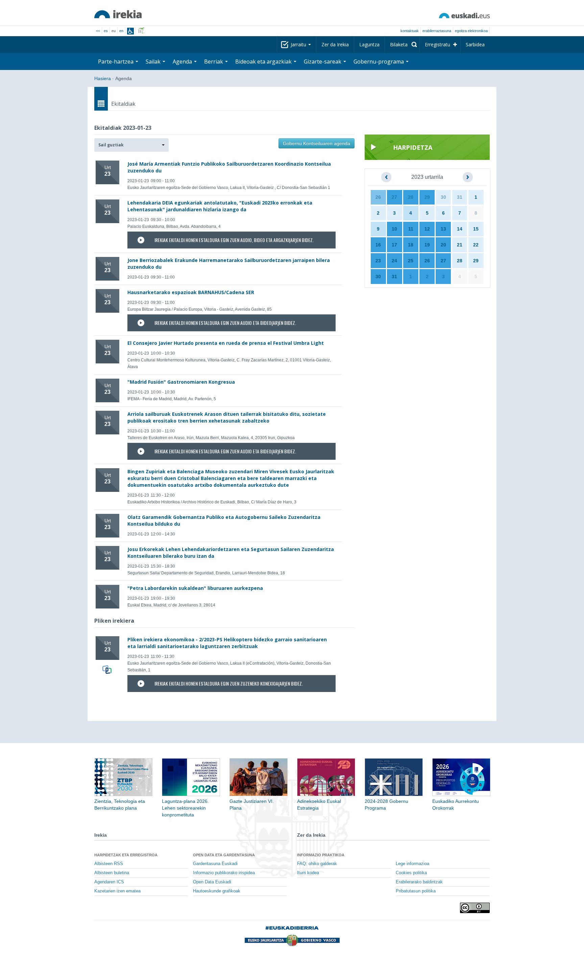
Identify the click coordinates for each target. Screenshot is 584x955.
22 (476, 244)
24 (394, 260)
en (121, 31)
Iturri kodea (308, 872)
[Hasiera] (118, 14)
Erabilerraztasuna (436, 31)
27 (394, 197)
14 (459, 229)
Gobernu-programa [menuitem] (379, 61)
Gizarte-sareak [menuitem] (323, 61)
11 (410, 229)
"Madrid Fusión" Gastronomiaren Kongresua (181, 382)
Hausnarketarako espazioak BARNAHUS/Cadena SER (190, 292)
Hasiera (102, 78)
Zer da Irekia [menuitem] (335, 44)
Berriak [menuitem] (214, 61)
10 (394, 229)
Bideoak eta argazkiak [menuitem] (264, 61)
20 (443, 244)
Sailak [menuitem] (154, 61)
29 (427, 197)
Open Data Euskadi (212, 882)
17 (394, 244)
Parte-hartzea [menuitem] (116, 61)
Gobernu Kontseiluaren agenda (316, 143)
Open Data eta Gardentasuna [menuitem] (224, 855)
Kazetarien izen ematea (117, 891)
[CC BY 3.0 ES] (475, 908)
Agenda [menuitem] (183, 61)
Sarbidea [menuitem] (475, 44)
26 (378, 197)
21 (459, 244)
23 (378, 260)
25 (410, 260)
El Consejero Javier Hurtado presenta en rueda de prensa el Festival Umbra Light (225, 343)
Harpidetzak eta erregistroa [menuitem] (125, 855)
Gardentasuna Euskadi (215, 863)
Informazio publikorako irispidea (224, 872)
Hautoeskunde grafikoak (216, 891)
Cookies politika (411, 872)
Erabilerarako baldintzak (419, 882)
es (106, 31)
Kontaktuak (409, 31)
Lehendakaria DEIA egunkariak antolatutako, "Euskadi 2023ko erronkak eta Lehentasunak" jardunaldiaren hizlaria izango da (219, 206)
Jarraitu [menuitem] (299, 44)
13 (443, 229)
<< (98, 31)
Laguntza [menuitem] (369, 44)
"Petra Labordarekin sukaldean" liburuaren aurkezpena (195, 588)
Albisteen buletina (111, 872)
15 (476, 229)
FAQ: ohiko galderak (317, 863)
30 (443, 197)
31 (459, 197)
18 (410, 244)
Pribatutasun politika (416, 891)
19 (427, 244)
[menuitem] (402, 44)
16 (378, 244)
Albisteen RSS (108, 863)
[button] (131, 145)
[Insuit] (130, 31)
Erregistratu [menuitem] (437, 44)
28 (410, 197)
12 (427, 229)
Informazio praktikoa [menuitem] (320, 855)
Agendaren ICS (109, 882)
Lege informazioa (412, 863)
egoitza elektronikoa (471, 31)
